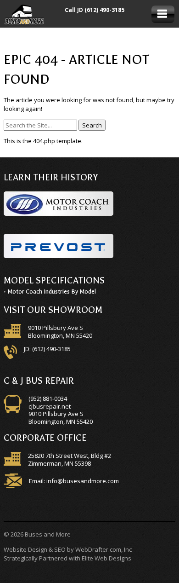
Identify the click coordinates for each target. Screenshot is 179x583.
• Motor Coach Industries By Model (50, 291)
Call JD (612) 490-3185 (94, 10)
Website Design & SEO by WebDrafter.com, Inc (68, 549)
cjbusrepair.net (49, 406)
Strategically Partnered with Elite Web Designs (67, 558)
